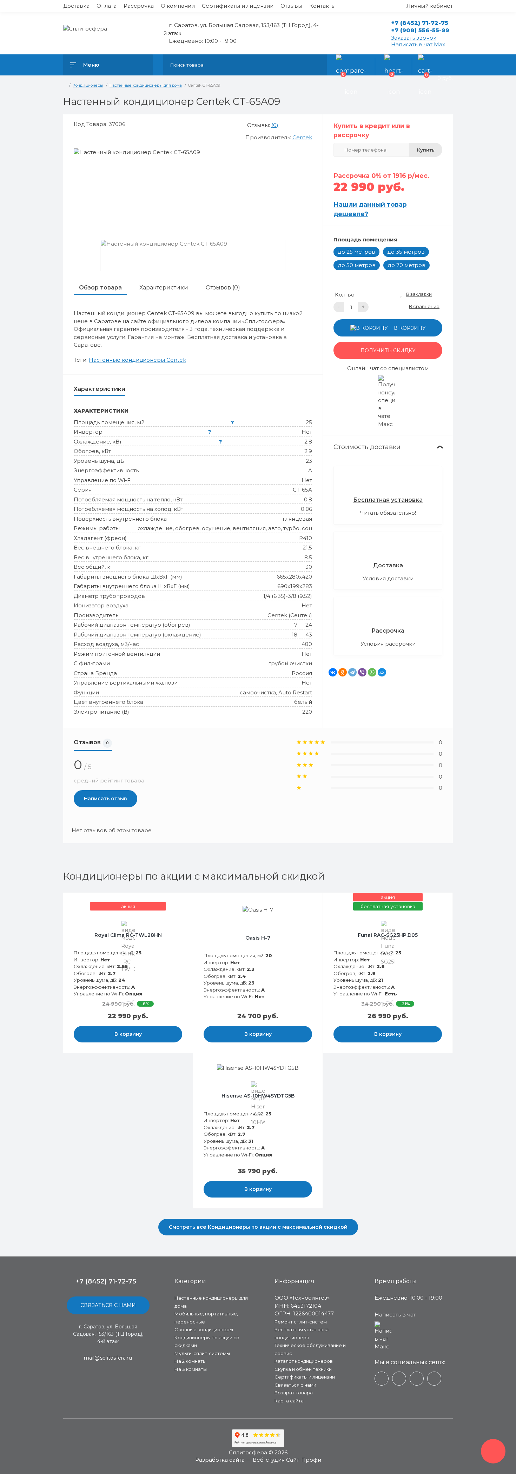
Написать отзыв (105, 798)
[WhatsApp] (372, 672)
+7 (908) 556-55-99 (420, 30)
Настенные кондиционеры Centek (137, 359)
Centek (302, 137)
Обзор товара (100, 287)
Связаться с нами (108, 1305)
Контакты (322, 5)
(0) (274, 125)
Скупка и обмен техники (303, 1369)
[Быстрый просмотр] (170, 902)
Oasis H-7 (257, 938)
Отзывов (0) (223, 287)
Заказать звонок (413, 37)
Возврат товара (293, 1392)
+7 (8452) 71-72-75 (419, 23)
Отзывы (291, 5)
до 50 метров (357, 265)
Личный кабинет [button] (429, 5)
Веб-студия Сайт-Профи (287, 1459)
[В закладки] (186, 902)
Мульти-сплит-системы (202, 1353)
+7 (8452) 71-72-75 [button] (106, 1281)
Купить (426, 150)
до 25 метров (356, 251)
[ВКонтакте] (333, 672)
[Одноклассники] (342, 672)
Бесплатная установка (388, 499)
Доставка (76, 5)
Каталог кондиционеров (303, 1361)
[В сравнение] (179, 902)
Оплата (107, 5)
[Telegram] (352, 672)
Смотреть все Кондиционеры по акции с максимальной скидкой (258, 1227)
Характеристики (163, 287)
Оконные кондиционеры (203, 1329)
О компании (178, 5)
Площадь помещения (365, 239)
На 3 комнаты (190, 1369)
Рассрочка (139, 5)
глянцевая (297, 518)
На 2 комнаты (190, 1361)
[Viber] (362, 672)
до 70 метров (406, 265)
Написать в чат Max (418, 44)
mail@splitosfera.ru (108, 1358)
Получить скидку (388, 350)
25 (309, 422)
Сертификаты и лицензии (237, 5)
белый (303, 702)
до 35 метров (406, 251)
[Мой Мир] (382, 672)
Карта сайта (289, 1400)
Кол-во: (345, 294)
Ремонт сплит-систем (300, 1322)
